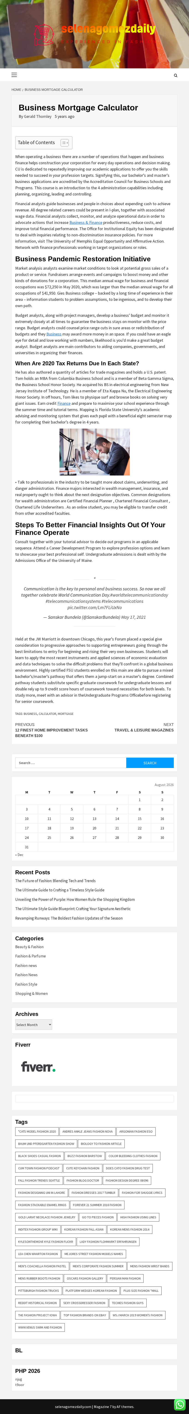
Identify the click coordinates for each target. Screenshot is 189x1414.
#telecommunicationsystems (73, 601)
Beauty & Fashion (29, 946)
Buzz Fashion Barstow (85, 1156)
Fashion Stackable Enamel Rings (42, 1205)
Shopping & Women (31, 993)
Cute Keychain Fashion (82, 1168)
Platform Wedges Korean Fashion (91, 1291)
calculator (47, 714)
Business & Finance (85, 222)
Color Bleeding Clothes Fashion (133, 1156)
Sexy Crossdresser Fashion (84, 1303)
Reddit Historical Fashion (37, 1303)
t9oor (19, 1384)
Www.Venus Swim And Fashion (40, 1327)
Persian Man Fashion (125, 1278)
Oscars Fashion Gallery (85, 1278)
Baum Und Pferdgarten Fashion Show (46, 1144)
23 (162, 828)
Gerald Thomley (38, 116)
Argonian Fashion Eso (136, 1131)
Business (54, 334)
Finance (64, 403)
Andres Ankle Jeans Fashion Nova (87, 1131)
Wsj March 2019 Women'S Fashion (137, 1315)
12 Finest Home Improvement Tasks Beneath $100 (51, 730)
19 (72, 828)
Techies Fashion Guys (128, 1303)
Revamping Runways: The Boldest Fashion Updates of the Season (69, 918)
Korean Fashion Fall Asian (83, 1229)
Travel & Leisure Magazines (144, 727)
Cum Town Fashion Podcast (38, 1168)
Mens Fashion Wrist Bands (149, 1266)
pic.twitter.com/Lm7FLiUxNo (95, 607)
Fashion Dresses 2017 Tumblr (93, 1193)
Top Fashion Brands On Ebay (85, 1315)
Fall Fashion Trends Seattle (39, 1180)
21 (117, 828)
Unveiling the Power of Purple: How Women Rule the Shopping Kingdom (75, 899)
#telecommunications (122, 601)
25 (49, 837)
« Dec (19, 854)
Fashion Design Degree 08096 (127, 1180)
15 (140, 818)
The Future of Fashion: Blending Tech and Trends (55, 880)
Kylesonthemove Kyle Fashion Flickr (45, 1242)
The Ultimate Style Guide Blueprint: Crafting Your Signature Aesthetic (73, 908)
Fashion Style (26, 984)
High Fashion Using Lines (138, 1217)
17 (27, 828)
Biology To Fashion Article (101, 1144)
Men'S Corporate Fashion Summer (98, 1266)
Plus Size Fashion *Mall (141, 1291)
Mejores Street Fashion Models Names (94, 1254)
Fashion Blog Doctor (83, 1180)
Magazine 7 (103, 1406)
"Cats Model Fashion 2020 (37, 1131)
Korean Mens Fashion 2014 (129, 1229)
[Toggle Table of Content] (62, 143)
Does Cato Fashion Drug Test (128, 1168)
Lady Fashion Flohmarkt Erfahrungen (108, 1242)
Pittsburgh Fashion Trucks (38, 1291)
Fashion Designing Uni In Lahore (41, 1193)
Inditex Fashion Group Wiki (38, 1229)
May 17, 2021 (133, 617)
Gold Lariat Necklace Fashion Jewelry (46, 1217)
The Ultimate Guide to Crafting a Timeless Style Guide (59, 890)
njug (18, 1379)
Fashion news (26, 965)
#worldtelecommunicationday (139, 595)
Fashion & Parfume (30, 956)
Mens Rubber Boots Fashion (39, 1278)
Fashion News (26, 974)
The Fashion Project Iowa (37, 1315)
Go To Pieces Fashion (98, 1217)
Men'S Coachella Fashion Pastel (42, 1266)
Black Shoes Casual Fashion (39, 1156)
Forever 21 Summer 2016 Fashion (97, 1205)
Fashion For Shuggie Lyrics (142, 1193)
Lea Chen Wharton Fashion (38, 1254)
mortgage (66, 714)
